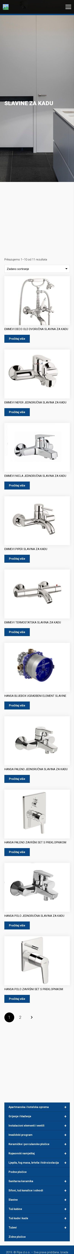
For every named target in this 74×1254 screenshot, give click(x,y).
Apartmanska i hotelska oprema (37, 1107)
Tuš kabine (37, 1209)
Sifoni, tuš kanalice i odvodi (37, 1190)
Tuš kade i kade (37, 1218)
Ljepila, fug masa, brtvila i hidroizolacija (37, 1162)
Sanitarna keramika (37, 1181)
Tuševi (37, 1227)
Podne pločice (18, 1171)
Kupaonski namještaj (37, 1153)
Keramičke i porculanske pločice (37, 1144)
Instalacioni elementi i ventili (37, 1125)
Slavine (37, 1199)
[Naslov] (6, 7)
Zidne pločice (17, 1236)
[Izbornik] (68, 7)
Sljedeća (32, 1017)
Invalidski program (37, 1135)
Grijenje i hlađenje (37, 1116)
